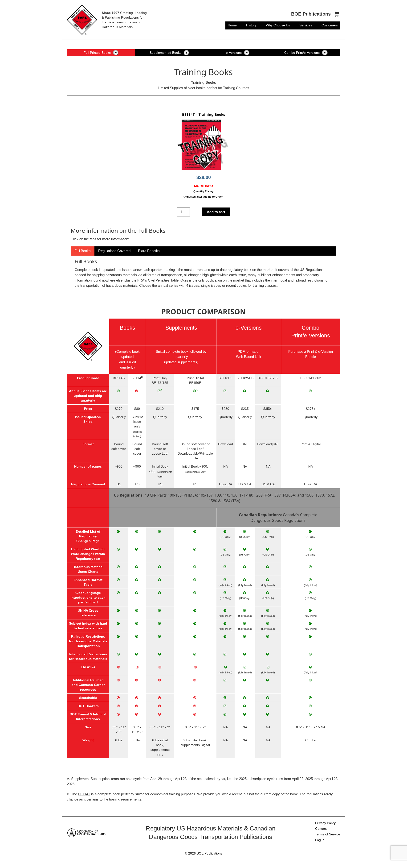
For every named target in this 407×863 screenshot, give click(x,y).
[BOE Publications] (82, 19)
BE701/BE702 (268, 378)
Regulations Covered (114, 251)
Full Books (82, 251)
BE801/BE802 (310, 378)
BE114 (136, 378)
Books (127, 328)
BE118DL (225, 378)
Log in (319, 840)
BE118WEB (244, 378)
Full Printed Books (97, 52)
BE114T (84, 794)
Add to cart (216, 212)
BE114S (119, 378)
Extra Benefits (149, 251)
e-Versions (234, 52)
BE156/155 (160, 383)
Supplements (181, 328)
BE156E (195, 383)
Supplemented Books (165, 52)
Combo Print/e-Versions (302, 52)
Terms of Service (327, 834)
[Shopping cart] (336, 14)
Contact (321, 828)
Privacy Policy (325, 823)
